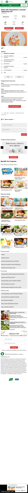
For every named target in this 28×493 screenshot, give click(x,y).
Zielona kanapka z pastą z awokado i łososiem (11, 280)
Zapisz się (14, 347)
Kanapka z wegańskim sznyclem (8, 277)
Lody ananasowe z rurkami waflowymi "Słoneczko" (7, 208)
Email (8, 76)
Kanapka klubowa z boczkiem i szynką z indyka (11, 287)
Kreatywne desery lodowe (17, 7)
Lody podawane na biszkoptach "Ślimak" (6, 221)
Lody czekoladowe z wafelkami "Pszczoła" (10, 296)
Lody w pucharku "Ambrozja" (7, 306)
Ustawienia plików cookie (7, 491)
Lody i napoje (8, 7)
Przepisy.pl (3, 7)
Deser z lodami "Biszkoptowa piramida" (9, 303)
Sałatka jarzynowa (5, 257)
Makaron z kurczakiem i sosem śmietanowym (11, 264)
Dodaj (24, 134)
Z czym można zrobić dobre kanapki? (20, 234)
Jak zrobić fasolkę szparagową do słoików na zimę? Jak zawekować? (15, 323)
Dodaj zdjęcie (13, 157)
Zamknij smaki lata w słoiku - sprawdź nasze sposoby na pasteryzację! (15, 313)
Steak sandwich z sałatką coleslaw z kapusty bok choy (12, 274)
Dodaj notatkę (15, 106)
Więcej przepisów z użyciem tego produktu (9, 164)
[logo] (9, 2)
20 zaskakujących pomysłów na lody (6, 246)
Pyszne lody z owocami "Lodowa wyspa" (20, 178)
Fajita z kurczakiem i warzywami (8, 283)
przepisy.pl (5, 13)
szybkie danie (4, 114)
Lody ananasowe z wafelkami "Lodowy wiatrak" (19, 208)
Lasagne (3, 254)
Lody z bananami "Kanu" (6, 190)
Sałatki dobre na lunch (7, 233)
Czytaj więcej (12, 319)
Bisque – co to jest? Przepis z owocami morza (19, 246)
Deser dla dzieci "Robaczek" (18, 190)
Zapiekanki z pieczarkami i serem (8, 267)
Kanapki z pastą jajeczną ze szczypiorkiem (10, 261)
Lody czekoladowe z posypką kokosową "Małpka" (12, 293)
